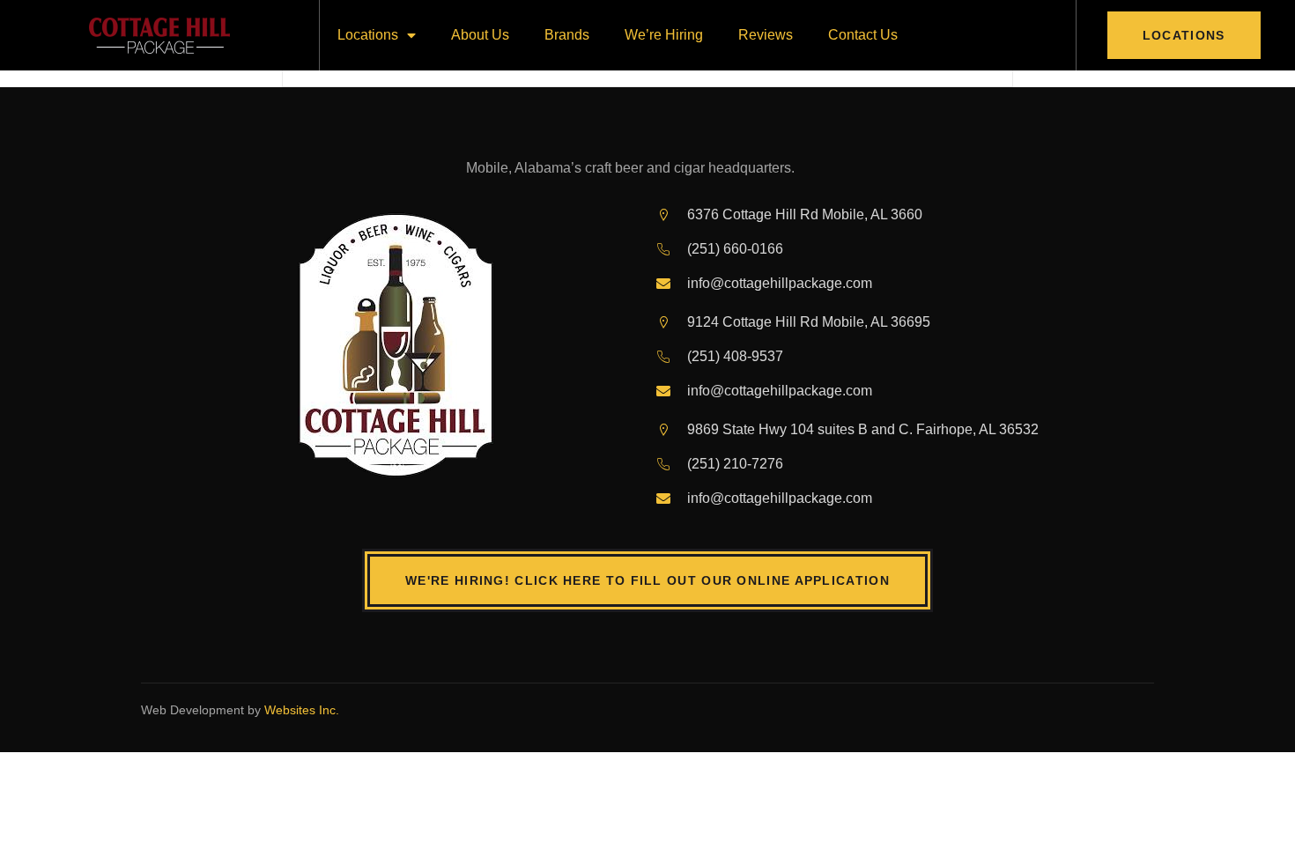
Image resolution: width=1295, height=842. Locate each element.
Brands (566, 34)
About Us (480, 34)
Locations (367, 34)
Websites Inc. (301, 710)
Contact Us (863, 34)
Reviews (765, 34)
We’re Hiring (664, 34)
